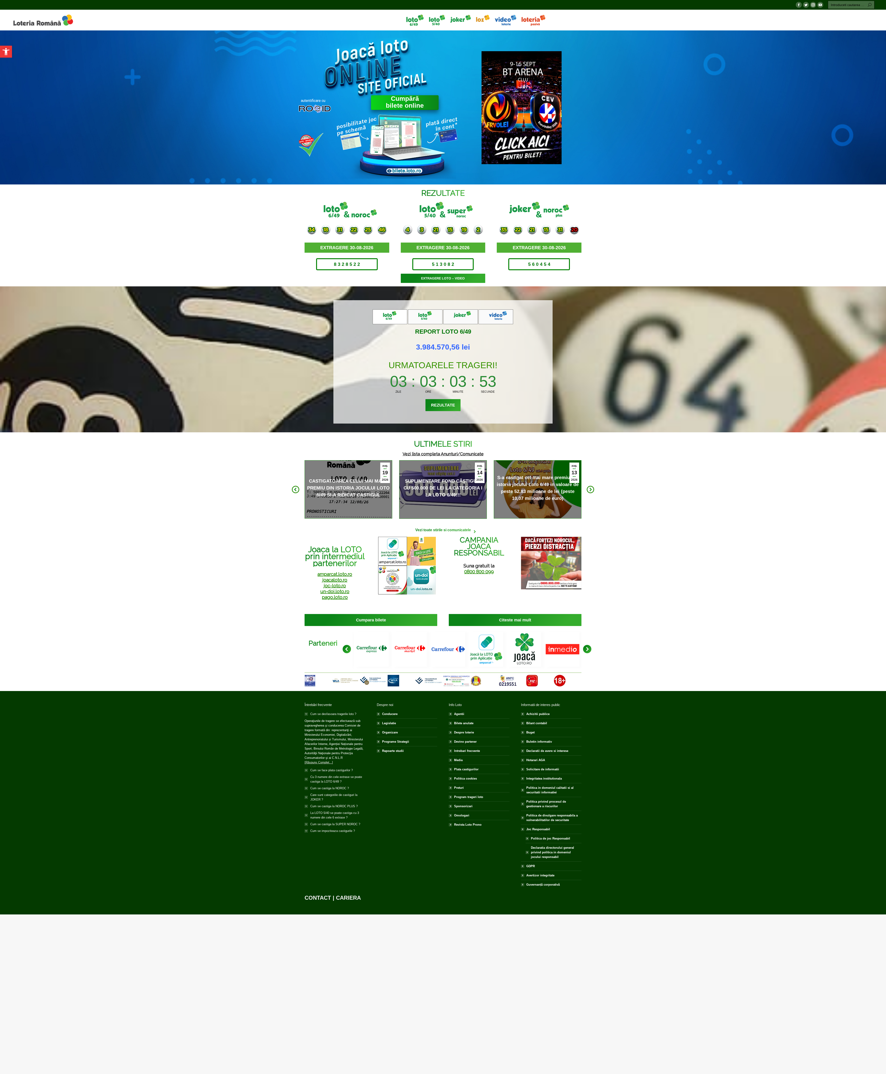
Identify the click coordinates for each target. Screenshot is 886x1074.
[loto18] (560, 680)
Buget (530, 732)
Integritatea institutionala (544, 778)
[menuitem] (415, 20)
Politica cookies (465, 778)
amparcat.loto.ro (334, 574)
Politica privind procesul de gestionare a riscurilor (546, 804)
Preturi (459, 787)
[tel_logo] (428, 680)
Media (458, 760)
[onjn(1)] (476, 680)
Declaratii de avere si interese (547, 751)
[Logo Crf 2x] (448, 649)
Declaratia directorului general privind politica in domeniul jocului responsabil (552, 852)
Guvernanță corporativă (543, 884)
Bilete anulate (463, 723)
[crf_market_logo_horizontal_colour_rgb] (410, 649)
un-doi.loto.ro (334, 591)
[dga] (456, 680)
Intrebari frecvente (467, 751)
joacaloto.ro (334, 580)
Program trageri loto (468, 797)
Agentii (459, 714)
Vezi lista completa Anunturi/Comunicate (443, 453)
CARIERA (348, 898)
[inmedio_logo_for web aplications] (562, 649)
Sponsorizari (463, 806)
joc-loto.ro (335, 585)
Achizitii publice (538, 714)
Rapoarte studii (393, 751)
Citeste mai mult (347, 488)
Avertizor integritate (540, 875)
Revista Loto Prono (468, 824)
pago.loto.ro (335, 597)
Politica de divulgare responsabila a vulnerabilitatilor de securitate (552, 818)
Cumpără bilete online (405, 102)
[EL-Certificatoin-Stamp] (373, 680)
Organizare (390, 732)
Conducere (390, 714)
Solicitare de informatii (542, 769)
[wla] (393, 680)
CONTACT (318, 898)
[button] (6, 52)
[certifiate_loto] (310, 680)
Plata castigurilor (466, 769)
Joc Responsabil (538, 829)
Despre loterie (464, 732)
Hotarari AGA (535, 760)
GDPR (530, 866)
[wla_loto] (345, 680)
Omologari (461, 815)
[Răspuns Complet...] (319, 762)
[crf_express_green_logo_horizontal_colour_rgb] (372, 649)
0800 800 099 (479, 571)
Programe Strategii (395, 741)
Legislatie (389, 723)
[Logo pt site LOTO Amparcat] (486, 649)
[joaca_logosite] (524, 649)
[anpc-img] (508, 680)
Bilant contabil (536, 723)
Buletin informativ (539, 741)
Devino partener (465, 741)
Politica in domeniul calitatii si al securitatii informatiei (550, 790)
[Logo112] (532, 680)
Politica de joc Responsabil (550, 838)
